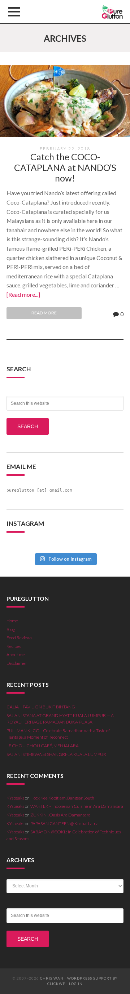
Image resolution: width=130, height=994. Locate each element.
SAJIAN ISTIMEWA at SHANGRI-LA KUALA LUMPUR (56, 754)
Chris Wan (52, 978)
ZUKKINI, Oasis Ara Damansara (60, 815)
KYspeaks (15, 798)
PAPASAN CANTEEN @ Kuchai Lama (64, 823)
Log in (76, 984)
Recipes (13, 646)
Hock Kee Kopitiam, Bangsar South (62, 798)
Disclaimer (16, 663)
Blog (10, 629)
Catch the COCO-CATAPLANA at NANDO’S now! (65, 167)
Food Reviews (19, 637)
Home (12, 620)
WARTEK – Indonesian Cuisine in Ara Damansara (76, 806)
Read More (44, 312)
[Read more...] (23, 294)
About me (15, 654)
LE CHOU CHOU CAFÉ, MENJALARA (42, 745)
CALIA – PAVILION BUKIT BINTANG (40, 706)
